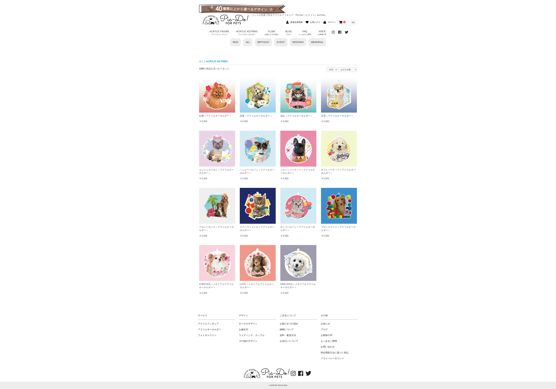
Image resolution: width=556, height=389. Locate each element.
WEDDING (298, 42)
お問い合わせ (328, 347)
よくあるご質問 (329, 341)
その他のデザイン (248, 341)
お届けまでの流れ (289, 323)
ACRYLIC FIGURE (219, 32)
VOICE (322, 32)
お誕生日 (243, 329)
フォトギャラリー (207, 335)
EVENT (281, 42)
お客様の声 (326, 335)
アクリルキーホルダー (209, 329)
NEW (235, 42)
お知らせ (325, 323)
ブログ (324, 329)
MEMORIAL (317, 42)
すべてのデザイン (248, 323)
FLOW (271, 32)
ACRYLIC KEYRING (247, 32)
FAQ (305, 32)
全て (201, 61)
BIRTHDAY (263, 42)
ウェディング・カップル (251, 335)
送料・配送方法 (288, 335)
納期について (287, 329)
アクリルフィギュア (208, 323)
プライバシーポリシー (332, 358)
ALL (248, 42)
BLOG (288, 32)
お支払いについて (289, 341)
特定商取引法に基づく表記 (335, 352)
